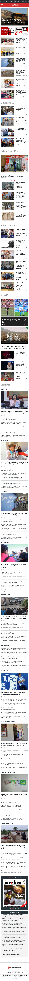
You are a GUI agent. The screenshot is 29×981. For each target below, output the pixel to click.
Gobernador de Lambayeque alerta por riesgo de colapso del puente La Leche (13, 577)
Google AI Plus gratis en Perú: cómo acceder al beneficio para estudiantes (14, 795)
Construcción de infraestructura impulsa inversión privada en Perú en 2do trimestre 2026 (13, 482)
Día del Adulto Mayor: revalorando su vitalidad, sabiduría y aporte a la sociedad (21, 140)
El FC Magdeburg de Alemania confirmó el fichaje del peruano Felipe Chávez (13, 693)
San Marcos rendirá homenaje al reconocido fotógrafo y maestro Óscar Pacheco (21, 243)
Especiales (17, 1)
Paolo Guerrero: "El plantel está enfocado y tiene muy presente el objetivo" (21, 374)
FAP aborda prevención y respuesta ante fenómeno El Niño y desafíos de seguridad (14, 436)
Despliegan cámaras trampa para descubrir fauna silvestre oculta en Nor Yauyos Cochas (13, 858)
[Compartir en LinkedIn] (26, 42)
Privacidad (24, 975)
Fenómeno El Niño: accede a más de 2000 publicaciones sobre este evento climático (11, 810)
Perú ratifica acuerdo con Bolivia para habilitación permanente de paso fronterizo (21, 49)
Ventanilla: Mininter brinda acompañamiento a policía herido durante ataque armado (13, 525)
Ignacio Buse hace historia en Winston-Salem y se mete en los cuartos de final (21, 231)
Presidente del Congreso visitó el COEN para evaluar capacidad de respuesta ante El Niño (13, 423)
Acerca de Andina (13, 975)
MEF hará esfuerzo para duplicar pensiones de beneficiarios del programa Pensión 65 (21, 81)
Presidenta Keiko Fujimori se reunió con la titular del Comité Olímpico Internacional (20, 195)
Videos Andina (7, 103)
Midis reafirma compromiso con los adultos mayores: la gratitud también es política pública (21, 253)
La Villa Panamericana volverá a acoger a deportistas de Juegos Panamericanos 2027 (13, 713)
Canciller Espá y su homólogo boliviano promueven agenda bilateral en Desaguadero (20, 275)
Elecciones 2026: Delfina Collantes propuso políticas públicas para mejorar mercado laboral (13, 649)
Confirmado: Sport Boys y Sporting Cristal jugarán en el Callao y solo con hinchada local (14, 321)
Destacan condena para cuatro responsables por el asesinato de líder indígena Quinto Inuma (13, 871)
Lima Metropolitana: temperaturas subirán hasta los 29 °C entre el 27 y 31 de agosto (14, 529)
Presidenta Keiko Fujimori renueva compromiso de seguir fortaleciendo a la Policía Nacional (21, 205)
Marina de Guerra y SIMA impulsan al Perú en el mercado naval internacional (21, 130)
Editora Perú (5, 975)
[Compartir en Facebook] (23, 42)
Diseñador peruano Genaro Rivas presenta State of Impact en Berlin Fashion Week (13, 755)
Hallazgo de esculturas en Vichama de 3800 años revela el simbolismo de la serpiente (21, 71)
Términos (19, 975)
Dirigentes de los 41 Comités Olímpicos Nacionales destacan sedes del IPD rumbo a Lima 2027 (13, 700)
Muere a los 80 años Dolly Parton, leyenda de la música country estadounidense (21, 363)
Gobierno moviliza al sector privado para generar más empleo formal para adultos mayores (14, 487)
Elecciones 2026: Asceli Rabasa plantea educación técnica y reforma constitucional (13, 657)
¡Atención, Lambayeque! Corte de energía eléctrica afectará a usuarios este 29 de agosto (13, 586)
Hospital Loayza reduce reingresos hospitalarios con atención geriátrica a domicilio (13, 533)
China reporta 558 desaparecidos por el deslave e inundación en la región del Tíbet (13, 624)
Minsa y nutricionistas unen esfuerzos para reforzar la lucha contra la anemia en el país (14, 538)
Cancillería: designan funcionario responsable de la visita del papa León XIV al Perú (13, 427)
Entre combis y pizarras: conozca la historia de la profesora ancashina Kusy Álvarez (14, 744)
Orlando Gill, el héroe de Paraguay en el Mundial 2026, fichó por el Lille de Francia (14, 717)
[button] (1, 891)
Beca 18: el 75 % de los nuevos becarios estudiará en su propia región (21, 119)
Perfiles (12, 1)
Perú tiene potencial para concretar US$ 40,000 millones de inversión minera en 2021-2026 (14, 20)
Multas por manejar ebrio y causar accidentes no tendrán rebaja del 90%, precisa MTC (21, 92)
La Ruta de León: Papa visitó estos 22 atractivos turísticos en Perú (13, 347)
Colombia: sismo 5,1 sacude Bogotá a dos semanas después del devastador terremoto (13, 641)
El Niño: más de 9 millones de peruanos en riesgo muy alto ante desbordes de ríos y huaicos (13, 847)
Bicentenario (5, 1)
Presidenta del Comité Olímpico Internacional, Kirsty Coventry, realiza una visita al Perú (13, 708)
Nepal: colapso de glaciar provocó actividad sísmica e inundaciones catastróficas (14, 632)
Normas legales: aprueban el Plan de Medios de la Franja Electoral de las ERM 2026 (13, 418)
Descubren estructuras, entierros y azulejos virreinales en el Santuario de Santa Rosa (21, 216)
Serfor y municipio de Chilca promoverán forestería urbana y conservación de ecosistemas (13, 863)
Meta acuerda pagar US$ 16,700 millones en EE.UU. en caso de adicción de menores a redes (14, 637)
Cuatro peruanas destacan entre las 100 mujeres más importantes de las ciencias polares (14, 801)
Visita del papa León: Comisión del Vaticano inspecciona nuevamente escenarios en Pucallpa (13, 566)
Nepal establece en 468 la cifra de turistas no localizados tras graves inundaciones (12, 628)
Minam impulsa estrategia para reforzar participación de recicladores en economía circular (13, 867)
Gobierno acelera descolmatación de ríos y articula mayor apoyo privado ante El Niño (21, 38)
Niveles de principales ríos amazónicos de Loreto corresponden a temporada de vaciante (13, 590)
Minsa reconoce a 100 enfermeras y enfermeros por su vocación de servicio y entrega (13, 520)
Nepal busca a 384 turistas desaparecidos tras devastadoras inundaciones (20, 185)
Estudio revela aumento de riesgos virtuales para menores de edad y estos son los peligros (12, 806)
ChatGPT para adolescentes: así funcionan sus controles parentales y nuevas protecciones (12, 819)
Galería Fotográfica (9, 151)
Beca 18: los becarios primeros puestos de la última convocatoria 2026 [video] (21, 60)
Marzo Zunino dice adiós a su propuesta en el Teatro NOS (21, 352)
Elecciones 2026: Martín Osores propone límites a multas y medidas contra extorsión (13, 662)
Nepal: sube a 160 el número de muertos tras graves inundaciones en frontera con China (21, 264)
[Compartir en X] (24, 42)
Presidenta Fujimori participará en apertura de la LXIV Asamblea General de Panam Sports (14, 412)
